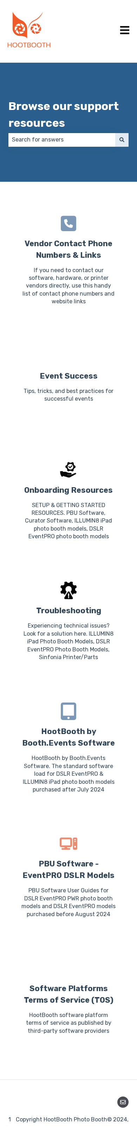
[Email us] (123, 1102)
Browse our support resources (63, 114)
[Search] (122, 139)
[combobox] (61, 139)
